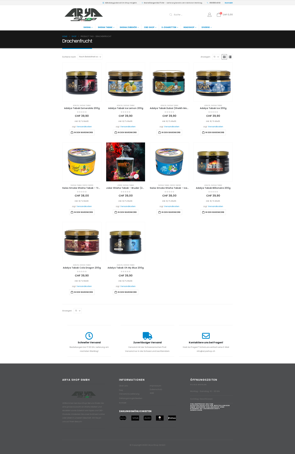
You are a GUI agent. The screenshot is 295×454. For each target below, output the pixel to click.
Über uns (123, 385)
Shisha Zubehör (128, 27)
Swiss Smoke (87, 185)
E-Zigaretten (169, 27)
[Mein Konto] (209, 15)
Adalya (76, 105)
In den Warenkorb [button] (83, 132)
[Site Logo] (84, 14)
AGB (152, 393)
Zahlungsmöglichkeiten (130, 398)
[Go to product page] (81, 82)
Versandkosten (84, 126)
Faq (121, 390)
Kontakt (122, 402)
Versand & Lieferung (129, 394)
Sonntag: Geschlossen (201, 399)
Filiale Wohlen (198, 384)
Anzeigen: (206, 56)
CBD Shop (149, 27)
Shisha (87, 27)
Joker (119, 185)
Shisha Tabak (105, 27)
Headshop (188, 27)
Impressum (155, 385)
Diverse (206, 27)
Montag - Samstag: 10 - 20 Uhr (205, 391)
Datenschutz (156, 389)
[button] (224, 56)
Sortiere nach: (69, 56)
